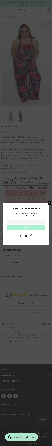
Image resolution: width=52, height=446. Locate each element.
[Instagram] (26, 235)
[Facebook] (21, 235)
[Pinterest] (31, 235)
